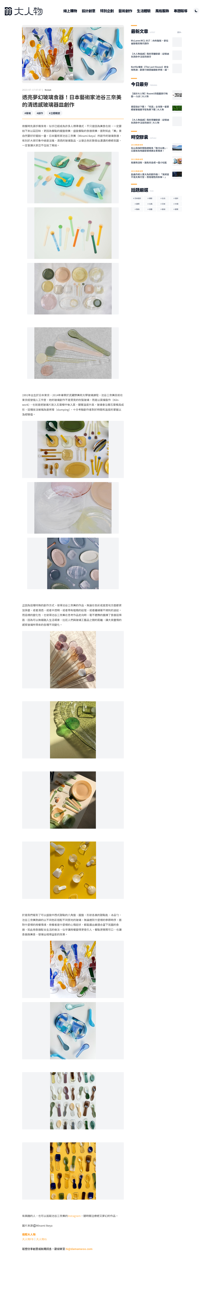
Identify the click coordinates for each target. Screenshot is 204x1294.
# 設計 (176, 198)
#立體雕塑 (54, 113)
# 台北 (163, 198)
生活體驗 (143, 10)
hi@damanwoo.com (79, 1249)
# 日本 (163, 204)
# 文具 (150, 204)
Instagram (74, 1216)
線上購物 (70, 10)
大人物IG (41, 1239)
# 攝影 (150, 198)
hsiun (48, 89)
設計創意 (88, 10)
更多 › (179, 32)
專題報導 (180, 10)
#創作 (40, 113)
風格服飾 (162, 10)
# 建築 (137, 204)
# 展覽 (176, 209)
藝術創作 (125, 10)
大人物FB (27, 1239)
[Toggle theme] (196, 11)
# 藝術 (163, 209)
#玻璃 (27, 113)
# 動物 (137, 209)
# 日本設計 (137, 198)
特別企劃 (107, 10)
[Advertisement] (73, 1271)
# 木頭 (176, 204)
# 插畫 (150, 209)
